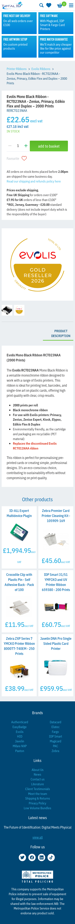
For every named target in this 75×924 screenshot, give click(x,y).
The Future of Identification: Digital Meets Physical (37, 827)
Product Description (60, 333)
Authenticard (19, 722)
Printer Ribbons (17, 68)
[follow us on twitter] (22, 857)
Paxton (19, 750)
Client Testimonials (37, 789)
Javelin (19, 741)
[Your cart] (59, 5)
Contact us (38, 779)
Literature (37, 784)
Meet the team (37, 793)
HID (19, 736)
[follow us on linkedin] (41, 857)
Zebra (55, 750)
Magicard (55, 741)
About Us (38, 769)
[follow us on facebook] (32, 857)
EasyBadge (19, 726)
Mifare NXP (20, 746)
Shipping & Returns (37, 798)
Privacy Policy (37, 803)
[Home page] (12, 5)
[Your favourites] (48, 5)
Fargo (55, 731)
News (37, 774)
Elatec (55, 726)
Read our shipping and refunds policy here (34, 181)
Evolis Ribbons (40, 68)
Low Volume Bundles (37, 808)
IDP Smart (55, 736)
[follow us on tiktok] (51, 857)
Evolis (20, 731)
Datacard (55, 722)
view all (37, 837)
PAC (55, 746)
